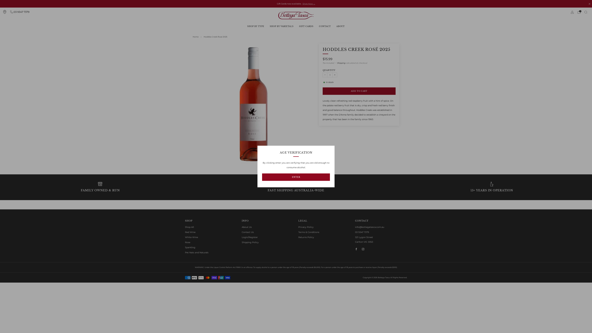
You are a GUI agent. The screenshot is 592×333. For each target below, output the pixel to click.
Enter (296, 177)
